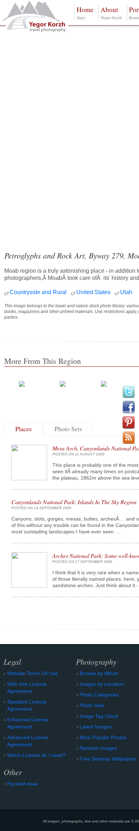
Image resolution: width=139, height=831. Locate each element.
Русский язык (22, 783)
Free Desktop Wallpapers (108, 759)
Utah (126, 292)
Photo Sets (68, 428)
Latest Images (95, 727)
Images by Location (101, 684)
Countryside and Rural (38, 292)
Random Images (98, 748)
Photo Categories (99, 694)
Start (85, 12)
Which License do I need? (36, 755)
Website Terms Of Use (32, 673)
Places (23, 428)
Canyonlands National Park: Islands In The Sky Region (74, 502)
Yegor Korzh (111, 12)
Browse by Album (98, 673)
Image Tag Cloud (98, 716)
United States (93, 292)
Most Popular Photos (103, 737)
